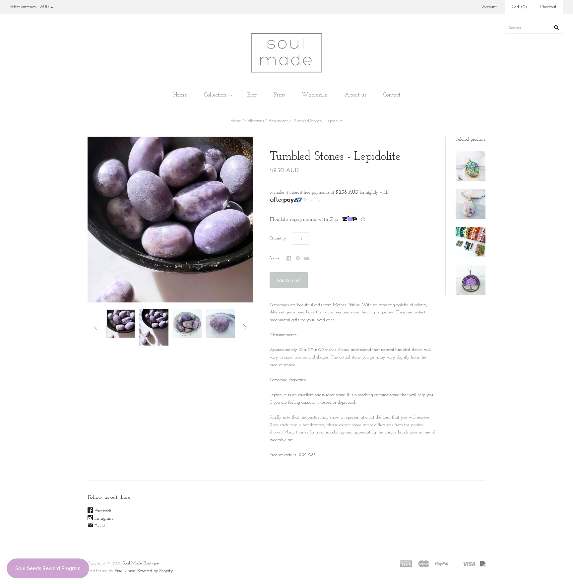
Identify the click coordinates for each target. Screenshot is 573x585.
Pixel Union (125, 570)
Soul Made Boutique (141, 563)
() (519, 6)
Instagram (104, 518)
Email (100, 526)
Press (279, 95)
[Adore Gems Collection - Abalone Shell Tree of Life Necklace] (470, 166)
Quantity (278, 238)
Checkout (548, 6)
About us (355, 95)
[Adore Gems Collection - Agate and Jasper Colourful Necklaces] (470, 242)
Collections (254, 120)
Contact (391, 95)
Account (489, 6)
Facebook (103, 510)
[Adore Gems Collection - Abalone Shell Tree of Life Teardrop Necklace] (470, 204)
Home (180, 95)
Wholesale (314, 95)
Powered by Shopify (155, 570)
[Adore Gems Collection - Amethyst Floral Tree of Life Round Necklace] (470, 280)
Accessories (278, 120)
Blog (252, 95)
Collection (215, 95)
